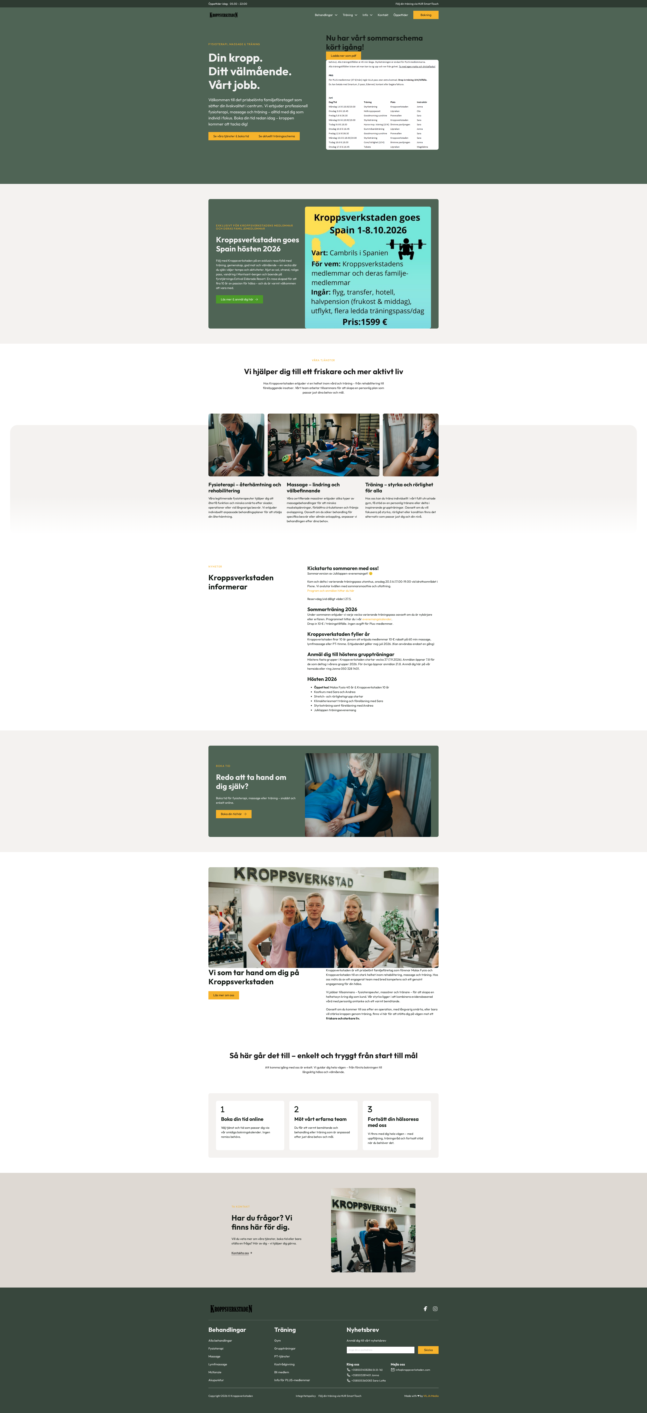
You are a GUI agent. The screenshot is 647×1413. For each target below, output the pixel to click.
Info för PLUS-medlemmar (292, 1380)
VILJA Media (431, 1396)
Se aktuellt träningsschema (277, 136)
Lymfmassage (217, 1364)
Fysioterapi (215, 1348)
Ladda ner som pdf (343, 56)
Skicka (428, 1350)
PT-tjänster (282, 1356)
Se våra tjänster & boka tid (231, 136)
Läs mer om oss (223, 995)
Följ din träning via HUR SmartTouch (417, 3)
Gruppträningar (285, 1348)
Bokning (426, 15)
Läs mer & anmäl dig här (237, 299)
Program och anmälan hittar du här (330, 591)
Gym (277, 1340)
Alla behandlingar (220, 1340)
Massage (214, 1356)
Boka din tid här (231, 814)
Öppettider (400, 15)
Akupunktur (216, 1380)
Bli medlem (281, 1372)
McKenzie (214, 1372)
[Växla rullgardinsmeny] (336, 15)
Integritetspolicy (306, 1396)
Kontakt (383, 15)
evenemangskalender (376, 619)
